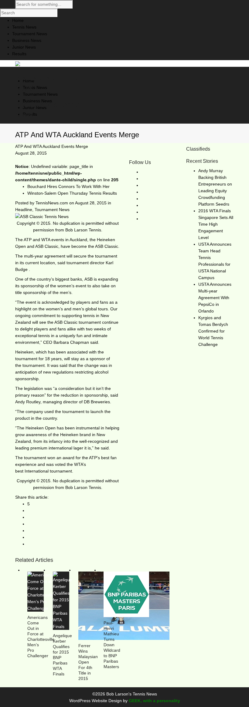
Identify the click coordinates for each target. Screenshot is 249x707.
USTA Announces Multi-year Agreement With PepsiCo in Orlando (214, 297)
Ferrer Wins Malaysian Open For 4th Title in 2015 (88, 662)
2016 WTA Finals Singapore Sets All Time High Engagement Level (215, 224)
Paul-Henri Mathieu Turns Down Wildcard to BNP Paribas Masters (112, 644)
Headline (23, 209)
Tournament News (52, 209)
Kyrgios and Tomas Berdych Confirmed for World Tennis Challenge (213, 331)
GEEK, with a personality (154, 700)
